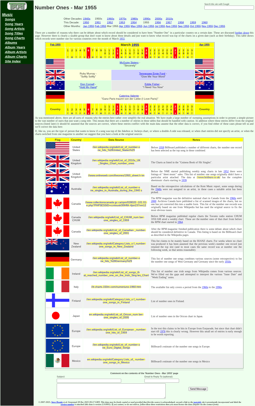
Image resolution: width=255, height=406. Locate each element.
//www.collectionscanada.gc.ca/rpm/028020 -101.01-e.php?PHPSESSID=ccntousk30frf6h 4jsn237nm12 (116, 204)
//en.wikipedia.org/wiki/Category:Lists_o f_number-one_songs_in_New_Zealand (116, 245)
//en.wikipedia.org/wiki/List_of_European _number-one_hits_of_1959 (116, 331)
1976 (162, 331)
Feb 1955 (100, 26)
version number (67, 404)
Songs (10, 19)
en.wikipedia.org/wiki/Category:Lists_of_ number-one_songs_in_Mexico (116, 361)
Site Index (13, 61)
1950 (86, 22)
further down (242, 32)
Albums (11, 43)
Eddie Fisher (152, 84)
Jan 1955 (88, 26)
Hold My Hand (88, 87)
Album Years (15, 47)
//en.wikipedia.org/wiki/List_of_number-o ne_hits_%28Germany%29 (116, 260)
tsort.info (197, 402)
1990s (146, 18)
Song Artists (15, 29)
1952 (110, 22)
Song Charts (15, 38)
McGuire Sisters (129, 62)
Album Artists (16, 52)
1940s (86, 18)
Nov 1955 (207, 26)
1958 (181, 22)
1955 (122, 38)
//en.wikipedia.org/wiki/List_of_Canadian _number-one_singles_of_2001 (116, 232)
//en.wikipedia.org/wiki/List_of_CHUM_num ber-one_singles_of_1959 (116, 219)
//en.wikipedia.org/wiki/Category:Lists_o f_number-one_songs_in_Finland (116, 301)
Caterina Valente (129, 95)
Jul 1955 (160, 26)
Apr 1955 (124, 26)
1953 (122, 22)
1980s (134, 18)
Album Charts (16, 57)
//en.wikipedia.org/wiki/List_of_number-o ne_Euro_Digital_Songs (116, 346)
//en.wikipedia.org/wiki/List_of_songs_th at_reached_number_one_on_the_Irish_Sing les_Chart (116, 274)
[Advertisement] (17, 124)
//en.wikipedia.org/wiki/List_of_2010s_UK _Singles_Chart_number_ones (116, 162)
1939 (184, 180)
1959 (193, 22)
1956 (158, 22)
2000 (153, 201)
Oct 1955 (195, 26)
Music (7, 15)
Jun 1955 (148, 26)
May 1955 (136, 26)
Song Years (14, 24)
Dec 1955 (219, 26)
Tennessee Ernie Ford (152, 73)
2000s (158, 18)
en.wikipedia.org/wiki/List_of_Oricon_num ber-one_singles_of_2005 (116, 316)
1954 (134, 22)
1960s (110, 18)
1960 (205, 22)
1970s (122, 18)
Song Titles (14, 33)
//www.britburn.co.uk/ (208, 177)
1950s (228, 261)
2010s (169, 18)
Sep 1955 (183, 26)
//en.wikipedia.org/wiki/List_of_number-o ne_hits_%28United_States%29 (116, 149)
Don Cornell (87, 84)
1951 (98, 22)
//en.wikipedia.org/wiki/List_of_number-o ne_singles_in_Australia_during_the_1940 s (116, 189)
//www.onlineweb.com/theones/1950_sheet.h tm (116, 175)
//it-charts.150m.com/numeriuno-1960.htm (116, 286)
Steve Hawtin (57, 402)
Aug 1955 (171, 26)
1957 (169, 22)
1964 (180, 222)
